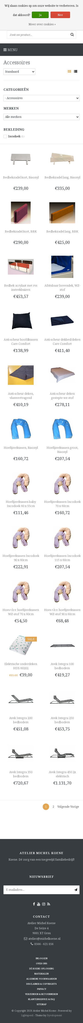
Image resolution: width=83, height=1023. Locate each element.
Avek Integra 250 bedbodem (62, 720)
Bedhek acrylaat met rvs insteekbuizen (20, 287)
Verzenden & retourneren (41, 994)
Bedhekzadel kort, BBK (21, 231)
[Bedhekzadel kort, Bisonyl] (21, 158)
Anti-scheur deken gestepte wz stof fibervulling (62, 397)
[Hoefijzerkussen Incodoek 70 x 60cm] (62, 483)
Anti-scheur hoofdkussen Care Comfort (21, 341)
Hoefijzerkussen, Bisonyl (21, 447)
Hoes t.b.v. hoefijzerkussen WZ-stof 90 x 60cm (62, 612)
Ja (40, 15)
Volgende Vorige (68, 807)
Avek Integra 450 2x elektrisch (62, 774)
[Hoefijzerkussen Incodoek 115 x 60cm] (62, 537)
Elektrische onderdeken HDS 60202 (20, 666)
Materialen (41, 973)
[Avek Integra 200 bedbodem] (21, 699)
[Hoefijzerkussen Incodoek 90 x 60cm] (21, 537)
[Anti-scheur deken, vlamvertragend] (21, 375)
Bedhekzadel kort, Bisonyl (21, 177)
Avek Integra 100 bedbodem (62, 666)
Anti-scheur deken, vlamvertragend (21, 395)
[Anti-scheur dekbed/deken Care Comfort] (62, 321)
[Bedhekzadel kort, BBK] (21, 212)
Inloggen (41, 958)
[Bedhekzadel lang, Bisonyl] (62, 158)
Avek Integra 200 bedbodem (20, 720)
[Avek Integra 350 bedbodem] (21, 753)
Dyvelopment (54, 1015)
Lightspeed (27, 1015)
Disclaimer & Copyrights (41, 983)
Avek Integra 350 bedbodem (20, 774)
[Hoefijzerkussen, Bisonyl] (21, 429)
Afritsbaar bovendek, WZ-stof (62, 287)
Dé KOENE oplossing (41, 968)
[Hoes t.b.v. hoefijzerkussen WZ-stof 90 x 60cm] (62, 591)
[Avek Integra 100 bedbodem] (62, 645)
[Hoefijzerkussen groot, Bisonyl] (62, 429)
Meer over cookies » (42, 24)
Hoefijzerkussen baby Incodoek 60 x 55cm (21, 504)
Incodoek (16, 136)
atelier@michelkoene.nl (44, 939)
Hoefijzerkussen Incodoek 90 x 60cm (21, 558)
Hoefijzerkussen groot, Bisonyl (62, 449)
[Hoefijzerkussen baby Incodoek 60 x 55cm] (21, 483)
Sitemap (42, 1004)
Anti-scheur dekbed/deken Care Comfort (62, 341)
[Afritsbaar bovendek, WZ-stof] (62, 266)
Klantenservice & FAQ (41, 999)
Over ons (41, 963)
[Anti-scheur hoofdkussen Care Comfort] (21, 321)
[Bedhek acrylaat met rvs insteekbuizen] (21, 266)
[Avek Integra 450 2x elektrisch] (62, 753)
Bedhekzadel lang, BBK (62, 231)
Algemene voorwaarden (41, 978)
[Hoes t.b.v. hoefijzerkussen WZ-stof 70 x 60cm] (21, 591)
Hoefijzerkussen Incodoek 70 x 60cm (62, 504)
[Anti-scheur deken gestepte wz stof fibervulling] (62, 375)
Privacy (41, 989)
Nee (60, 15)
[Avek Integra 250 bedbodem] (62, 699)
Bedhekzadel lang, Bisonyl (62, 177)
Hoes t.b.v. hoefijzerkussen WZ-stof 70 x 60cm (21, 612)
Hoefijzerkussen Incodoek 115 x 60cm (62, 558)
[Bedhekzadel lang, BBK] (62, 212)
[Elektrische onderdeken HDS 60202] (21, 645)
